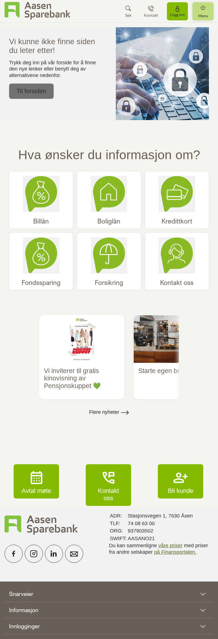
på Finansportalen (174, 552)
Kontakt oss (108, 485)
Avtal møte (36, 481)
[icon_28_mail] (74, 554)
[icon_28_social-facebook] (14, 554)
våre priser (170, 545)
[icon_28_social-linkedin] (54, 554)
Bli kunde (180, 481)
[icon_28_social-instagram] (34, 554)
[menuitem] (37, 11)
